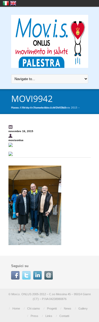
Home (16, 308)
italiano (6, 3)
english (13, 3)
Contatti (64, 315)
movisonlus (15, 140)
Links (48, 315)
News (67, 308)
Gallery (83, 308)
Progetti (52, 308)
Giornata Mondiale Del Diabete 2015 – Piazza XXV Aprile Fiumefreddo (45, 107)
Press (34, 315)
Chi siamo (33, 308)
